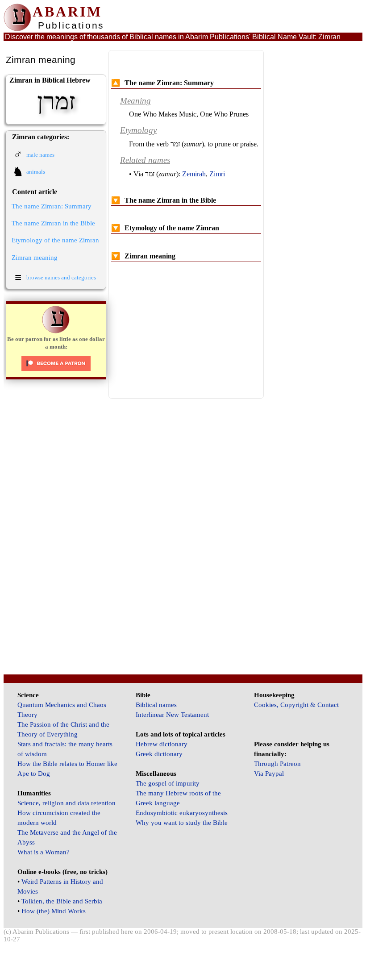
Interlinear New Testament (172, 714)
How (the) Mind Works (53, 911)
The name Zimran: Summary (52, 206)
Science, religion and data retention (66, 803)
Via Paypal (269, 773)
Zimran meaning (35, 257)
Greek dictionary (159, 753)
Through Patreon (277, 763)
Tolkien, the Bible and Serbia (61, 901)
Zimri (217, 174)
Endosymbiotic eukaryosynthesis (182, 812)
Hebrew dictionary (161, 744)
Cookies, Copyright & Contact (296, 704)
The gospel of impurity (168, 783)
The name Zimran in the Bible (53, 223)
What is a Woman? (43, 852)
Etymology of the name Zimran (55, 240)
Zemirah (194, 174)
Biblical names (156, 704)
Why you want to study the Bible (182, 822)
